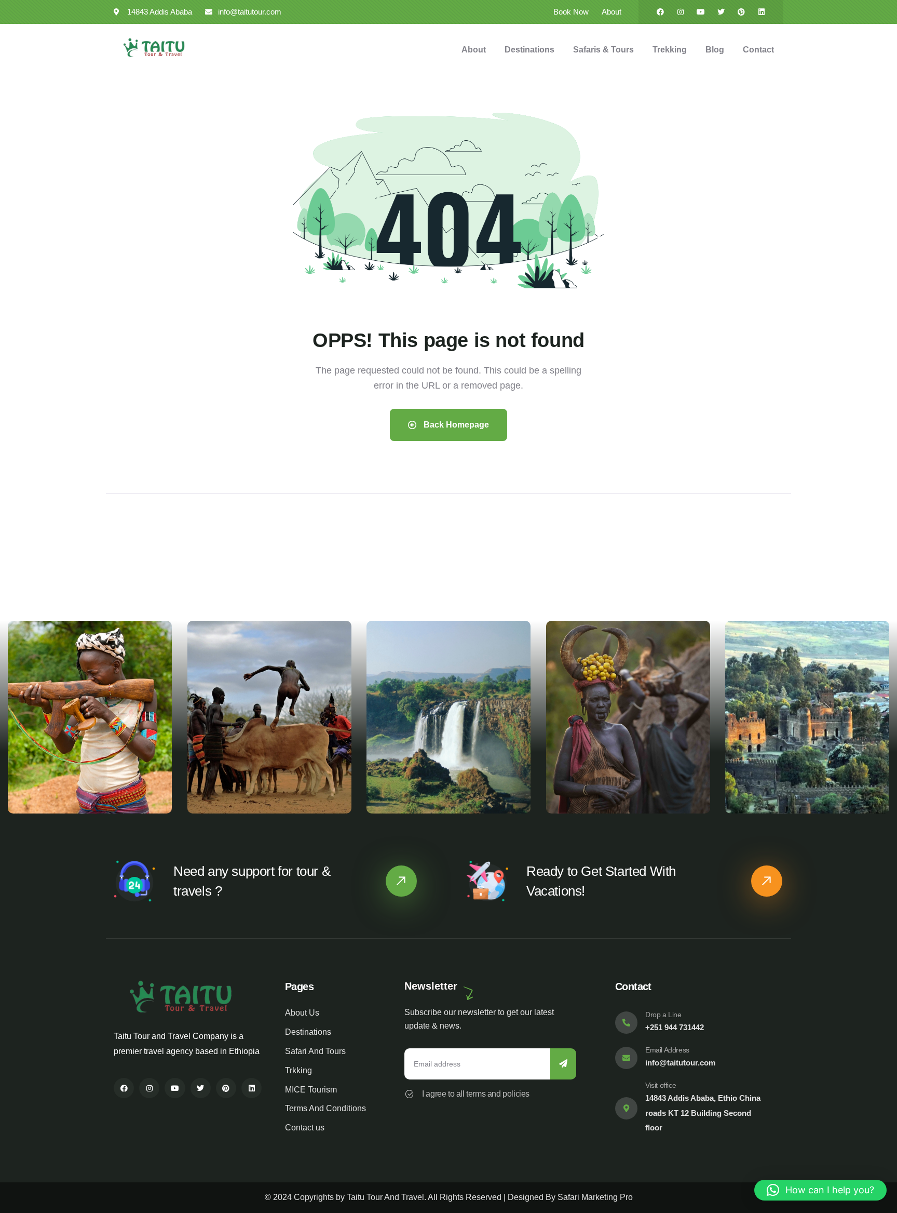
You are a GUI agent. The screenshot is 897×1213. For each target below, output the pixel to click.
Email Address (667, 1050)
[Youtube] (700, 12)
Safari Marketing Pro (595, 1197)
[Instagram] (680, 12)
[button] (882, 723)
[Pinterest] (741, 12)
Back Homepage (455, 424)
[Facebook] (660, 12)
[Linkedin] (761, 12)
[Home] (154, 48)
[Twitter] (721, 12)
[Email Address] (626, 1058)
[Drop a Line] (626, 1022)
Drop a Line (663, 1014)
